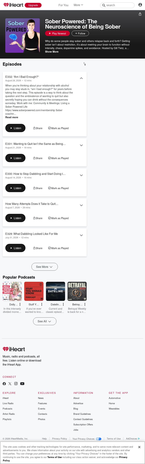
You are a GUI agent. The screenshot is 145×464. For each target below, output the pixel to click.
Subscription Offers (83, 424)
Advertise (78, 403)
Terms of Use (114, 438)
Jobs (75, 429)
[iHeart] (13, 5)
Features (42, 403)
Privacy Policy (59, 438)
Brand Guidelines (82, 413)
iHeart (6, 398)
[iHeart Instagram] (16, 384)
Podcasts (7, 408)
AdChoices (131, 438)
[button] (92, 33)
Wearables (114, 408)
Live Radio (8, 403)
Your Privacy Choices (83, 438)
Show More (52, 51)
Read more (11, 117)
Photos (41, 419)
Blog (75, 408)
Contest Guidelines (83, 419)
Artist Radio (9, 413)
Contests (42, 413)
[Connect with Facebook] (4, 384)
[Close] (139, 447)
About (76, 398)
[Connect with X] (9, 384)
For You (63, 5)
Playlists (7, 419)
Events (41, 408)
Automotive (114, 398)
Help (44, 438)
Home (112, 403)
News (41, 398)
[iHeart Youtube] (22, 384)
